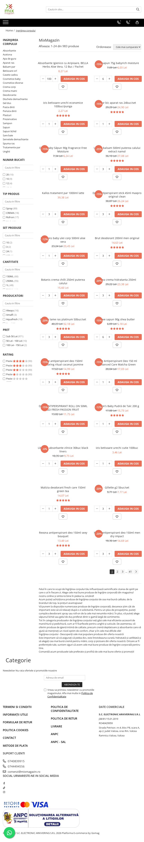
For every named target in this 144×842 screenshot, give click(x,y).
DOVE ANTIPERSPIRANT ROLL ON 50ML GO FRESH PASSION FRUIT (63, 407)
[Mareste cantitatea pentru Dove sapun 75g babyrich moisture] (109, 79)
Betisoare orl (10, 70)
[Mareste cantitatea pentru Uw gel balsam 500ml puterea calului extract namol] (109, 169)
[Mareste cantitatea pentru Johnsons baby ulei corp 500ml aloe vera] (55, 256)
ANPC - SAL (58, 742)
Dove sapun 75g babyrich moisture (117, 63)
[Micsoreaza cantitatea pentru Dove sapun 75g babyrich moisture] (97, 79)
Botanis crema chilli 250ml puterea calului (63, 281)
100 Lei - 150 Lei (14, 345)
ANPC (54, 734)
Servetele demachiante (15, 139)
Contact (9, 738)
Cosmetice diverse (13, 82)
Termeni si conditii (17, 707)
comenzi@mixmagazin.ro (23, 771)
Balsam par (9, 66)
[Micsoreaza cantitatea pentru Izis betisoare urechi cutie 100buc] (97, 464)
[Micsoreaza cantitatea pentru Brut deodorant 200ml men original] (97, 256)
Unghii (6, 151)
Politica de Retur (64, 718)
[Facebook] (4, 783)
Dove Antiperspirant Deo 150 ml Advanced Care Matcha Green (117, 362)
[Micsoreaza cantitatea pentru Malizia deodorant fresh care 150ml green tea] (43, 509)
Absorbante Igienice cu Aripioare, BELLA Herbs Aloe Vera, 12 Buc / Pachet (63, 64)
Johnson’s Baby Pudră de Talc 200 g (117, 406)
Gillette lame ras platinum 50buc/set (63, 319)
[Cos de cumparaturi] (137, 22)
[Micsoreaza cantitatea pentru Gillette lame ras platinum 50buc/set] (43, 337)
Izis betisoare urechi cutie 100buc (117, 448)
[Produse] (6, 23)
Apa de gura (9, 58)
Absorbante (9, 50)
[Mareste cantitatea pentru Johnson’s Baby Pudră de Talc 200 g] (109, 424)
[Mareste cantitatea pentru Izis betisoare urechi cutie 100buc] (109, 464)
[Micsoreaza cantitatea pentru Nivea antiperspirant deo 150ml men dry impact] (97, 554)
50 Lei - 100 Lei (14, 340)
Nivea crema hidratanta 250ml (117, 279)
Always (10, 310)
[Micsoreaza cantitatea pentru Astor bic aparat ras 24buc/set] (97, 124)
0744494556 (16, 766)
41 (130, 571)
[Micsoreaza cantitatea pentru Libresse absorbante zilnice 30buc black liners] (43, 464)
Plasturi (7, 115)
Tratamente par (11, 147)
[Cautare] (137, 9)
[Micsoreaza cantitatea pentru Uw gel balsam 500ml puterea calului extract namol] (97, 169)
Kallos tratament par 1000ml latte (63, 193)
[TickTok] (4, 787)
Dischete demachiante (15, 99)
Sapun (6, 127)
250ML (10, 281)
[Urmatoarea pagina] (136, 571)
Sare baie (8, 135)
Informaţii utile (15, 714)
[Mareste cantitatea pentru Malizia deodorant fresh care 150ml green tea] (55, 509)
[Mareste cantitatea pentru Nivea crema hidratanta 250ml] (109, 295)
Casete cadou (10, 74)
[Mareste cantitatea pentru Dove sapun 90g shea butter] (109, 337)
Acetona (7, 54)
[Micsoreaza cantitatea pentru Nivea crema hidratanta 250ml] (97, 295)
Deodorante (9, 95)
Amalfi (9, 314)
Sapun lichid (9, 131)
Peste (9, 361)
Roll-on (10, 217)
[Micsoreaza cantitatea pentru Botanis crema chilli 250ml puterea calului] (43, 295)
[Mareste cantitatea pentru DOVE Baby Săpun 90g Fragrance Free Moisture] (55, 169)
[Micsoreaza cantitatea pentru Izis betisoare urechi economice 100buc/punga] (43, 124)
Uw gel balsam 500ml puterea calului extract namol (117, 149)
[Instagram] (4, 792)
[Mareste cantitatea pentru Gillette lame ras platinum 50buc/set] (55, 337)
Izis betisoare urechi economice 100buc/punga (63, 104)
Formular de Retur (17, 722)
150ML (10, 276)
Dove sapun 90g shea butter (117, 319)
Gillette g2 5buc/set (117, 487)
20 (7, 174)
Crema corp (9, 87)
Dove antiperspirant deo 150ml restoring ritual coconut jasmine (63, 362)
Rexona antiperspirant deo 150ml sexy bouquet (63, 534)
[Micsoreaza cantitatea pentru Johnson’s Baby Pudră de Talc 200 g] (97, 424)
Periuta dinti (9, 111)
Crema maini (10, 90)
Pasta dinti (9, 107)
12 (7, 183)
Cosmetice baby (12, 79)
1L (7, 285)
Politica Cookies (15, 730)
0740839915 (16, 761)
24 (7, 251)
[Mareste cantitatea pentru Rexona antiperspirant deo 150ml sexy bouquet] (55, 554)
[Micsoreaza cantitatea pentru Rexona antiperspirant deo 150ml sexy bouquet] (43, 554)
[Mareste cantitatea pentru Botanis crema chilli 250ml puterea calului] (55, 295)
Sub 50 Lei (11, 336)
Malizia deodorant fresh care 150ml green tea (63, 489)
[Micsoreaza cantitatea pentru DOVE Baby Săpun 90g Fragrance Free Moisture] (43, 169)
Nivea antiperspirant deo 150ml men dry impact (117, 534)
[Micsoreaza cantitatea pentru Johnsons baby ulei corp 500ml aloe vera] (43, 256)
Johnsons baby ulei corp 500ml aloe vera (63, 239)
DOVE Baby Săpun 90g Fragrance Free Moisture (63, 149)
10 (7, 178)
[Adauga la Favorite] (63, 87)
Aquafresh (12, 319)
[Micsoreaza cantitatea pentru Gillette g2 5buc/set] (97, 509)
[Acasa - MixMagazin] (21, 9)
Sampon (7, 123)
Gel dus (7, 103)
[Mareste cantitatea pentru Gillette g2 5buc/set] (109, 509)
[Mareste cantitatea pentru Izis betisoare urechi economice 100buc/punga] (55, 124)
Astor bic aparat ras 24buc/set (117, 102)
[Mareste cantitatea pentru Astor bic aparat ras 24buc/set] (109, 124)
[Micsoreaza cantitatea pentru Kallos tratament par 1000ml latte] (43, 214)
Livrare (56, 726)
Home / (10, 30)
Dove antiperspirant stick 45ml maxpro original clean (117, 194)
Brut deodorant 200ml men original (117, 238)
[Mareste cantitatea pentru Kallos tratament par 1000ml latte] (55, 214)
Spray (9, 208)
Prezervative (10, 119)
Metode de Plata (15, 745)
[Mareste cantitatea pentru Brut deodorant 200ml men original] (109, 256)
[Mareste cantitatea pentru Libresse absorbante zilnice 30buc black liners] (55, 464)
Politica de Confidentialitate (65, 709)
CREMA (10, 213)
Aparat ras (8, 62)
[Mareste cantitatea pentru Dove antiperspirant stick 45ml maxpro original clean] (109, 214)
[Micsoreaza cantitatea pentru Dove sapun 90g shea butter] (97, 337)
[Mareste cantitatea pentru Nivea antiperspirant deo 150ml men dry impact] (109, 554)
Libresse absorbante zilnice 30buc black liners (63, 449)
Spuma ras (9, 143)
